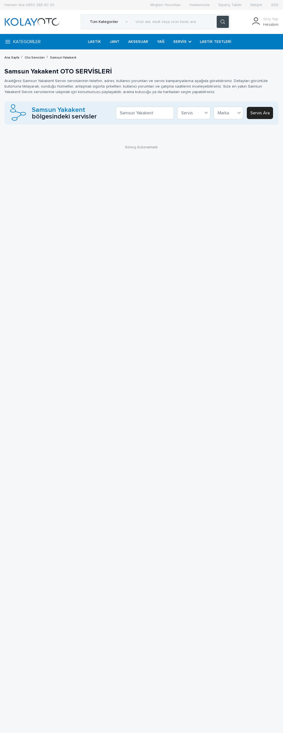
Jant (114, 42)
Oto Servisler (34, 57)
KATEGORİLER (27, 41)
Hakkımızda (199, 5)
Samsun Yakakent (63, 57)
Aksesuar (138, 42)
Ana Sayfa (11, 57)
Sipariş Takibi (230, 5)
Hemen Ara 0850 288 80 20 (29, 5)
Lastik (94, 42)
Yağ (160, 42)
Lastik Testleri (215, 42)
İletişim (256, 5)
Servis (180, 42)
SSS (275, 5)
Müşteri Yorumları (165, 5)
